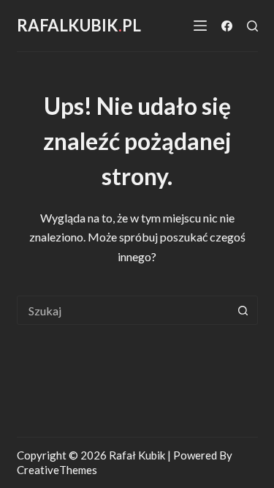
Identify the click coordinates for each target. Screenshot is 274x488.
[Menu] (200, 25)
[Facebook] (226, 25)
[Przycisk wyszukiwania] (243, 310)
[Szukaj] (252, 25)
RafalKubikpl (79, 25)
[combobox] (123, 310)
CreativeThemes (57, 469)
